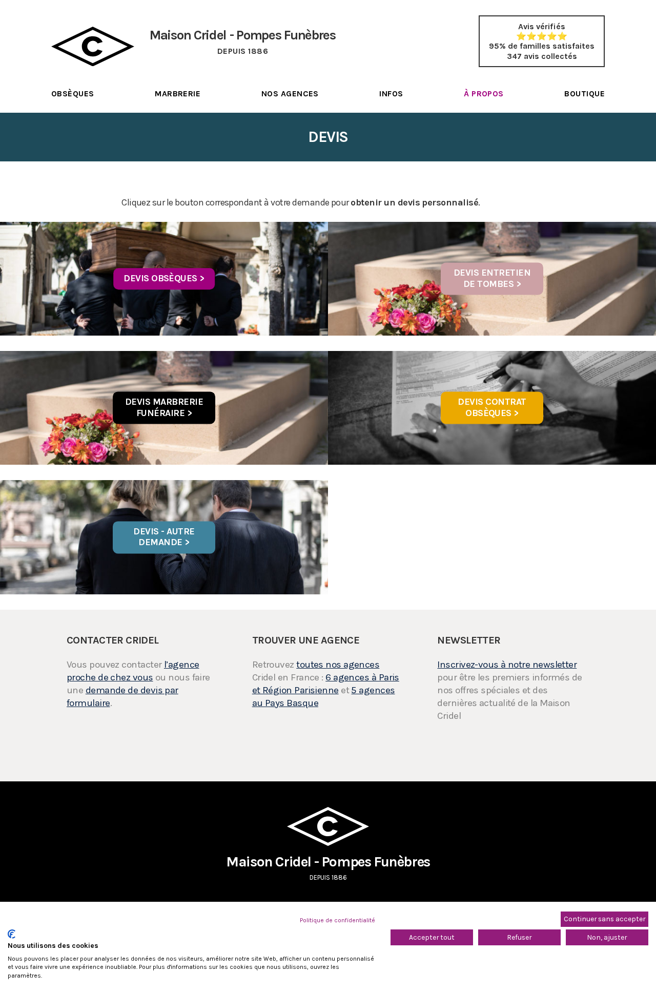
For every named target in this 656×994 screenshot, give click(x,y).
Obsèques (72, 93)
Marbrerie (177, 93)
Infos (391, 93)
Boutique (584, 93)
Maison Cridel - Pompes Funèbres (328, 867)
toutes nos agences (337, 664)
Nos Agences (290, 93)
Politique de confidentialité (337, 920)
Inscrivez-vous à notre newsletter (507, 664)
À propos (484, 93)
